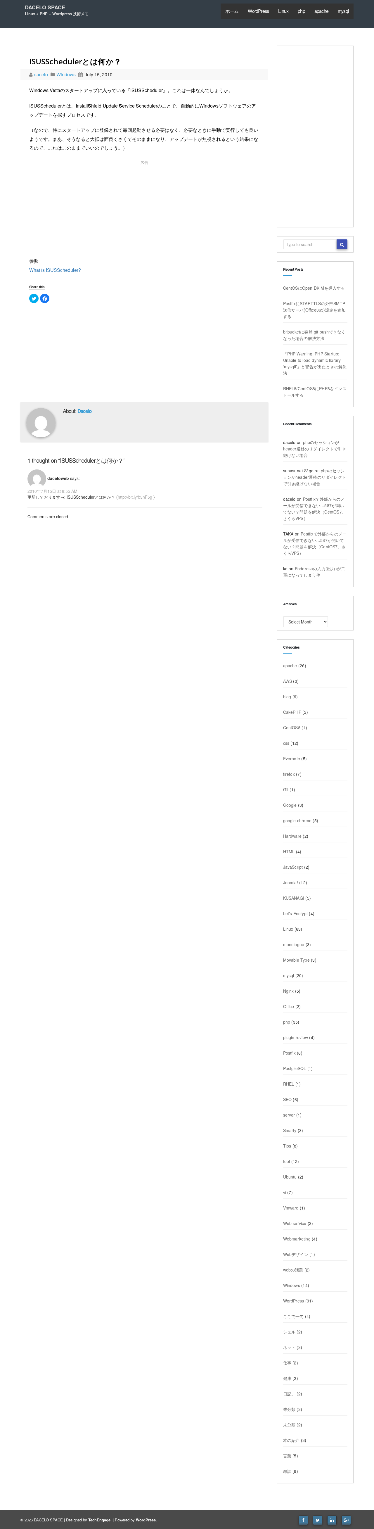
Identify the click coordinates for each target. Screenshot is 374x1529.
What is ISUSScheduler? (55, 270)
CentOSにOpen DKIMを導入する (314, 288)
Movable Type (296, 960)
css (286, 743)
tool (286, 1161)
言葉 (287, 1456)
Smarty (290, 1130)
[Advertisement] (144, 210)
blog (287, 696)
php (301, 11)
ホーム (232, 11)
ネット (289, 1347)
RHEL (288, 1084)
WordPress (258, 11)
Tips (287, 1146)
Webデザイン (295, 1254)
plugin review (295, 1037)
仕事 (287, 1363)
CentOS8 (291, 727)
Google (290, 805)
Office (288, 1006)
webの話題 (293, 1270)
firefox (289, 774)
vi (284, 1192)
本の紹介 (291, 1440)
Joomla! (290, 882)
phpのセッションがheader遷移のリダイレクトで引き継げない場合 (315, 448)
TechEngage (99, 1520)
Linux (283, 11)
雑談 (287, 1471)
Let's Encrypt (295, 913)
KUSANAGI (293, 898)
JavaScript (293, 867)
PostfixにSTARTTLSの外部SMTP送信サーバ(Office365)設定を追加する (314, 309)
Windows (66, 74)
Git (286, 789)
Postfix (289, 1053)
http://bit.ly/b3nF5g (135, 497)
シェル (289, 1332)
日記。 (289, 1394)
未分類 (289, 1409)
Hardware (292, 836)
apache (321, 11)
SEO (287, 1099)
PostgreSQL (294, 1068)
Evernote (291, 758)
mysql (343, 11)
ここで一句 (293, 1316)
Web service (295, 1223)
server (289, 1115)
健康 (287, 1378)
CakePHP (292, 712)
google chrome (297, 820)
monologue (293, 944)
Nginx (288, 991)
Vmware (291, 1208)
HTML (289, 851)
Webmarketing (297, 1239)
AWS (287, 681)
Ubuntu (290, 1177)
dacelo (41, 74)
